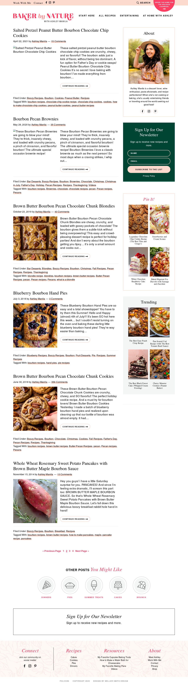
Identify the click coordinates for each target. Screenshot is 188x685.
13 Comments (64, 474)
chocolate (62, 188)
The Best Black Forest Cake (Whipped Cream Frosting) (138, 385)
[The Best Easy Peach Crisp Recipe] (138, 322)
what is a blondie (66, 279)
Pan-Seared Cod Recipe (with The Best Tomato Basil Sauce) (159, 343)
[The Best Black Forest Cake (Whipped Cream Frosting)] (138, 364)
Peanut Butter (72, 98)
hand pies (51, 362)
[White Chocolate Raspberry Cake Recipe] (138, 261)
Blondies (46, 268)
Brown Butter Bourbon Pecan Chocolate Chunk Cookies (63, 376)
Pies (74, 663)
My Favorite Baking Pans (114, 665)
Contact (38, 2)
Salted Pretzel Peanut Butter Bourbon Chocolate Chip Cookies (61, 32)
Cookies (59, 98)
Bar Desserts (34, 181)
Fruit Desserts (83, 355)
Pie (93, 355)
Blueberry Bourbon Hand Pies (40, 293)
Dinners (73, 665)
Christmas (98, 181)
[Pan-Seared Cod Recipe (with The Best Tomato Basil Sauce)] (160, 322)
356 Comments (59, 382)
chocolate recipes (78, 188)
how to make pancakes (81, 534)
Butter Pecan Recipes (80, 446)
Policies (64, 681)
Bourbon (49, 98)
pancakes (26, 538)
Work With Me (22, 2)
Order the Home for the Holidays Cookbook (164, 4)
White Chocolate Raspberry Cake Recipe (138, 281)
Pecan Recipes (53, 185)
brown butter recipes (84, 275)
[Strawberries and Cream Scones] (159, 219)
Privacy (154, 665)
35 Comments (58, 124)
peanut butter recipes (83, 105)
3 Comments (56, 298)
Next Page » (82, 551)
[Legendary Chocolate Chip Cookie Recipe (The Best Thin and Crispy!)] (138, 219)
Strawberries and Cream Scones (159, 237)
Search (145, 2)
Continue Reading (74, 86)
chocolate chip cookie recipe (61, 101)
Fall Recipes (99, 268)
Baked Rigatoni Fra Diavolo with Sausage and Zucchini (159, 281)
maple (98, 534)
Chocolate (86, 181)
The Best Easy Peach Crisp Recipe (138, 341)
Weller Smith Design (116, 681)
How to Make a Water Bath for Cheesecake (114, 661)
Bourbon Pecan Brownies (36, 119)
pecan (92, 188)
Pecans (17, 192)
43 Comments (62, 211)
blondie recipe (35, 275)
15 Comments (58, 41)
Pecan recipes (104, 188)
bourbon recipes (36, 101)
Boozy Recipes (35, 98)
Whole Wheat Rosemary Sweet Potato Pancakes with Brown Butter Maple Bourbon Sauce (60, 465)
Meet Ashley (155, 657)
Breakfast (60, 531)
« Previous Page (51, 551)
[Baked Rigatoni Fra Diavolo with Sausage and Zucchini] (159, 262)
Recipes (85, 98)
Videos (92, 185)
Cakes (74, 657)
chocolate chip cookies (90, 101)
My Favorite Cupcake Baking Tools (114, 657)
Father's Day (28, 185)
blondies (48, 275)
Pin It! (149, 199)
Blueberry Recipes (37, 355)
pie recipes (64, 362)
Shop (154, 668)
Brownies (75, 181)
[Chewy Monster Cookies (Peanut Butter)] (160, 364)
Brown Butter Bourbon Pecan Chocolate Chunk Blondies (64, 206)
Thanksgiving (80, 185)
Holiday (40, 185)
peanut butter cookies (59, 105)
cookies (107, 101)
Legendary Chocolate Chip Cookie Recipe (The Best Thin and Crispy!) (138, 240)
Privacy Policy (149, 175)
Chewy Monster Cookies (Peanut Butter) (160, 385)
